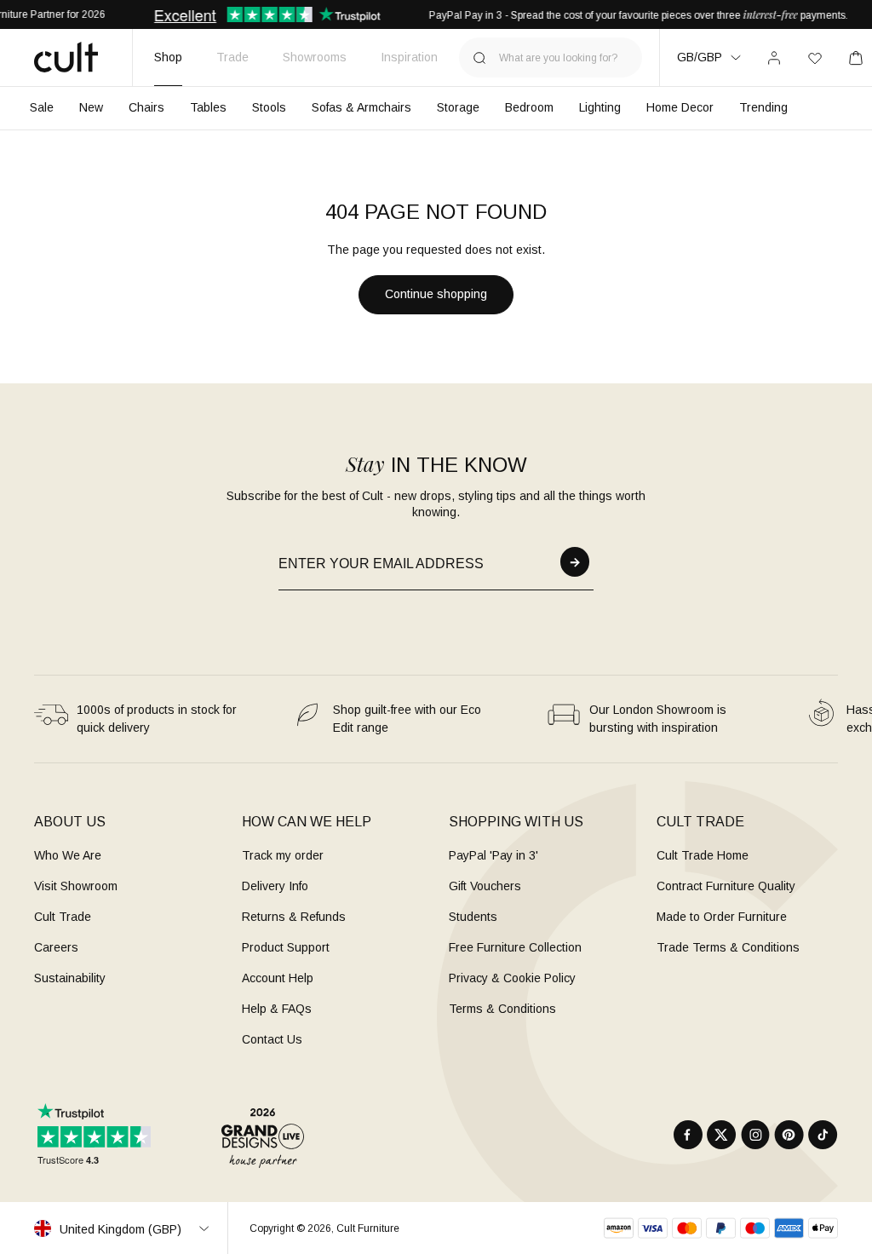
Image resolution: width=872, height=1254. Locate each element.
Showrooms (315, 57)
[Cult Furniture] (66, 57)
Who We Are (67, 855)
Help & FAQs (277, 1008)
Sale (42, 107)
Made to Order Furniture (722, 916)
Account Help (277, 978)
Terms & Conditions (502, 1008)
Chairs (146, 107)
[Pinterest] (789, 1134)
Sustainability (70, 978)
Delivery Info (275, 886)
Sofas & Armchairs (361, 107)
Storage (458, 107)
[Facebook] (688, 1134)
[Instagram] (755, 1134)
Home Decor (680, 107)
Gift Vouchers (485, 886)
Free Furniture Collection (515, 947)
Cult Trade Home (703, 855)
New (91, 107)
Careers (56, 947)
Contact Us (272, 1039)
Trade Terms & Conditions (728, 947)
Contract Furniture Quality (726, 886)
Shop (168, 57)
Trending (763, 107)
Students (473, 916)
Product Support (286, 947)
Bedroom (529, 107)
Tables (208, 107)
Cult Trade (62, 916)
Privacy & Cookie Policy (512, 978)
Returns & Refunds (294, 916)
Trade (232, 57)
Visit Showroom (76, 886)
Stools (269, 107)
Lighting (600, 107)
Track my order (283, 855)
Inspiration (409, 57)
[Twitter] (722, 1134)
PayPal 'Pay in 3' (493, 855)
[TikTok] (823, 1134)
